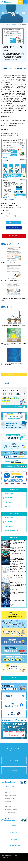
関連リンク (16, 859)
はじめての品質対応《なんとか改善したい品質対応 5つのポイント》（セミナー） (13, 363)
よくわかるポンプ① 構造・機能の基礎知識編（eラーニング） (13, 299)
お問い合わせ (14, 839)
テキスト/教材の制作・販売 (14, 770)
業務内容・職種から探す (11, 497)
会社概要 (14, 825)
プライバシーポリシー (18, 857)
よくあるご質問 (13, 832)
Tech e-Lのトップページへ (14, 374)
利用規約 (15, 855)
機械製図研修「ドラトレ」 (10, 798)
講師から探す (8, 506)
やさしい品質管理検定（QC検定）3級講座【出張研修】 (13, 325)
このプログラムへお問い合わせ (14, 235)
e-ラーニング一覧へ (14, 227)
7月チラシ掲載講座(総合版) (10, 812)
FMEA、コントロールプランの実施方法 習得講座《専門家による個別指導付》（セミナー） (13, 344)
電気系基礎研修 (8, 801)
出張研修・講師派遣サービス (10, 795)
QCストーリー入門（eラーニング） (9, 262)
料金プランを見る (13, 222)
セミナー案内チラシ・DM (14, 845)
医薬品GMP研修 (8, 806)
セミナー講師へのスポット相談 (11, 809)
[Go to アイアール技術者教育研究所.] (1, 24)
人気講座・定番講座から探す (12, 530)
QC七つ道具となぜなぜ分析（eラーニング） (11, 280)
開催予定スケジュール (9, 792)
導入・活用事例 (14, 760)
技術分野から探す (9, 493)
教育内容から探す (9, 502)
